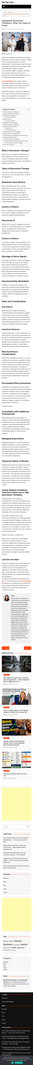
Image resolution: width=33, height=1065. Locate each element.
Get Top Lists (8, 2)
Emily (4, 29)
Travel (5, 889)
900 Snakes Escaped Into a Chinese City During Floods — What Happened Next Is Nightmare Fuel (16, 679)
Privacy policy (18, 1062)
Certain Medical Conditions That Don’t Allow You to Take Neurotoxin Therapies (16, 141)
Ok (12, 1062)
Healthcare (20, 948)
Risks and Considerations (10, 126)
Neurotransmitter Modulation (11, 124)
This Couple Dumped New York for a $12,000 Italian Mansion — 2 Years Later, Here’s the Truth (15, 839)
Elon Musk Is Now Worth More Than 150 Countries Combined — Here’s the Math (14, 854)
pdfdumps (14, 950)
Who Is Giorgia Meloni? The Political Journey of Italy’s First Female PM (16, 867)
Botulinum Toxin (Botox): (10, 115)
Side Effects (9, 128)
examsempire (16, 944)
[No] (31, 1060)
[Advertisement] (16, 804)
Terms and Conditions (8, 1001)
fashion (24, 944)
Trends (5, 892)
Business (22, 29)
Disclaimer (5, 998)
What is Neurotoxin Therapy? (11, 112)
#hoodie (11, 941)
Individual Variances (11, 129)
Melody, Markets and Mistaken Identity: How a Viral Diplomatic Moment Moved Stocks (14, 743)
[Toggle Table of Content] (28, 109)
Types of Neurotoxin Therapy (11, 113)
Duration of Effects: (10, 117)
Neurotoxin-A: (7, 119)
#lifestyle (18, 941)
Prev (6, 648)
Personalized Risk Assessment (12, 133)
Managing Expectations (10, 137)
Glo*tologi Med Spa (7, 81)
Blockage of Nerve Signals (11, 122)
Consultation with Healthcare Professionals (16, 135)
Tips (4, 885)
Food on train (7, 947)
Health (13, 948)
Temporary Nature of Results (12, 139)
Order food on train (7, 950)
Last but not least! (9, 144)
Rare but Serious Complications (12, 131)
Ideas (4, 881)
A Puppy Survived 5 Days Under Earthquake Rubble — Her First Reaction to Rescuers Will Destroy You (15, 860)
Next (26, 648)
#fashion (5, 941)
